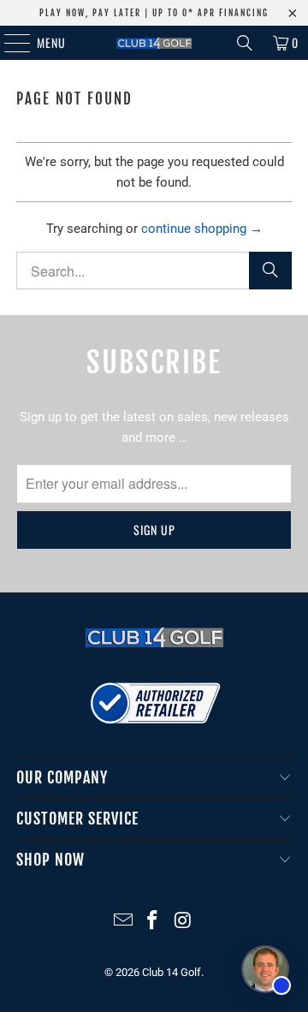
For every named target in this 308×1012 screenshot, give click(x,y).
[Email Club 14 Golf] (123, 922)
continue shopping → (202, 228)
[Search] (244, 43)
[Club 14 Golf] (154, 43)
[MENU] (8, 43)
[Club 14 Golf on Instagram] (183, 922)
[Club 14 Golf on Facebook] (153, 922)
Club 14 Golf (171, 972)
